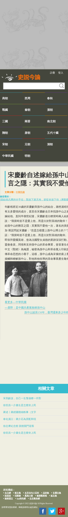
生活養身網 (35, 498)
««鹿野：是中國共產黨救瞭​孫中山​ (25, 307)
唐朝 (27, 132)
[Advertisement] (34, 35)
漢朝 (50, 109)
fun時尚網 (21, 498)
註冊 (52, 72)
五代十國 (53, 132)
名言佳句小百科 (32, 493)
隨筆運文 (9, 498)
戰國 (5, 109)
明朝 (27, 155)
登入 (60, 72)
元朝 (27, 144)
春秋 (50, 98)
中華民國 (8, 155)
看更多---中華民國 (15, 302)
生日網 (8, 493)
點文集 (54, 495)
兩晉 (27, 121)
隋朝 (5, 132)
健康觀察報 (42, 495)
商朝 (5, 98)
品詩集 (46, 493)
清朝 (50, 144)
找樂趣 (18, 495)
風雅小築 (29, 495)
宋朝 (5, 144)
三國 (5, 121)
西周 (27, 98)
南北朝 (51, 121)
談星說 (8, 495)
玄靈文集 (57, 493)
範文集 (18, 493)
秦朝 (27, 109)
